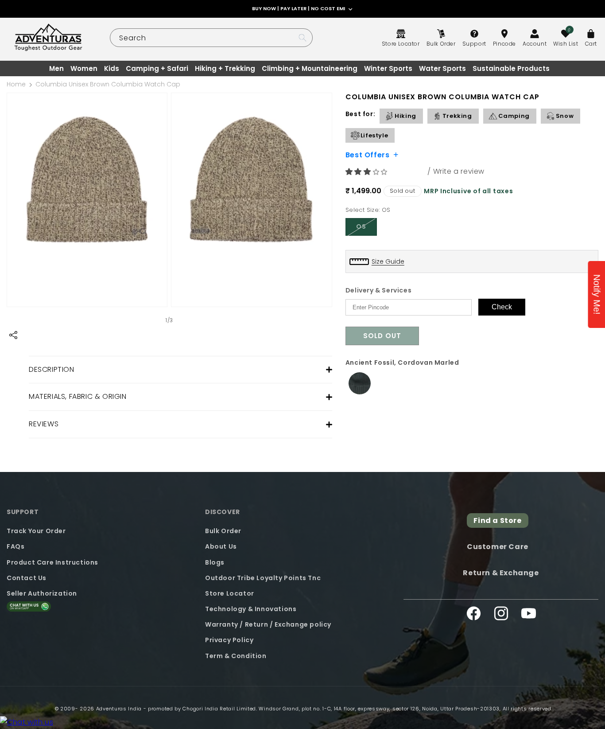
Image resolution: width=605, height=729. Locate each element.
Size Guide (388, 261)
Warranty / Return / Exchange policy (268, 624)
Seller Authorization (42, 593)
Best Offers (367, 154)
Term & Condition (236, 655)
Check (502, 307)
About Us (221, 546)
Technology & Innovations (250, 608)
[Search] (302, 38)
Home (16, 84)
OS (366, 229)
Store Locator (229, 593)
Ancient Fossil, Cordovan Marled (402, 362)
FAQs (15, 546)
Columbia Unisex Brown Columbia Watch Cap (107, 84)
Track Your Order (36, 530)
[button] (367, 172)
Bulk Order (223, 530)
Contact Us (27, 577)
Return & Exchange (501, 573)
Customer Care (497, 547)
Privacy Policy (229, 639)
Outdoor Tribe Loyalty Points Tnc (263, 577)
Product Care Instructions (52, 562)
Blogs (215, 562)
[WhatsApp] (26, 722)
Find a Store (497, 520)
